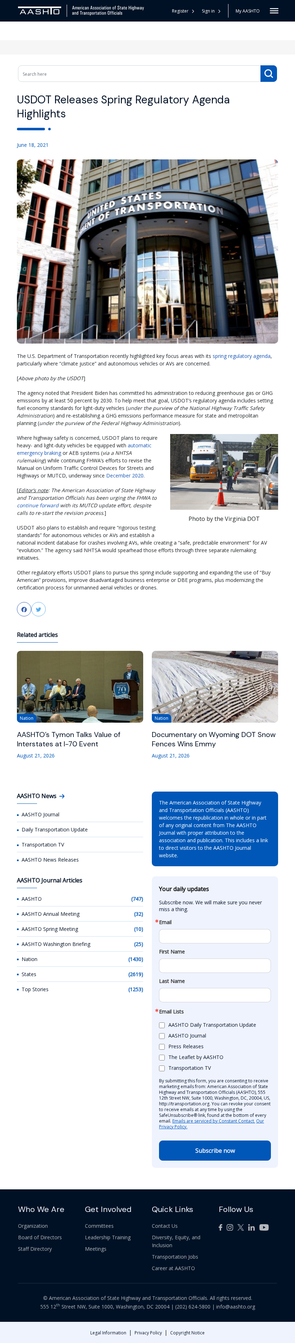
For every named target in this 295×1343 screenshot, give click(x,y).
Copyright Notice (187, 1333)
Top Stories (35, 989)
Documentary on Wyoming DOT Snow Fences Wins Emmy (214, 739)
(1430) (135, 959)
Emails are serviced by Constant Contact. (213, 1121)
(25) (138, 944)
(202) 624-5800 (192, 1306)
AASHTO (32, 898)
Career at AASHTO (173, 1268)
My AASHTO (248, 11)
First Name (172, 951)
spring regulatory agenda (242, 356)
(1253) (135, 989)
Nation (29, 959)
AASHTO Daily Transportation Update (212, 1024)
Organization (33, 1225)
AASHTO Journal (40, 814)
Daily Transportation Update (55, 829)
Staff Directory (35, 1248)
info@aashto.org (235, 1306)
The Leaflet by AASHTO (195, 1057)
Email (165, 922)
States (29, 974)
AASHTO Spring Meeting (50, 928)
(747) (137, 898)
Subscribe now (215, 1151)
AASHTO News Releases (50, 859)
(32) (138, 913)
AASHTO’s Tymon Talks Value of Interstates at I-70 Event (69, 739)
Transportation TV (43, 844)
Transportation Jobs (175, 1256)
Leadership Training (108, 1237)
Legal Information (108, 1333)
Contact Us (165, 1225)
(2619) (135, 974)
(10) (138, 928)
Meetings (95, 1248)
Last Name (172, 981)
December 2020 (125, 475)
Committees (99, 1225)
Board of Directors (40, 1237)
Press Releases (186, 1046)
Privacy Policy (148, 1333)
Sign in (208, 11)
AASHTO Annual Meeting (51, 913)
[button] (211, 11)
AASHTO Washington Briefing (56, 944)
